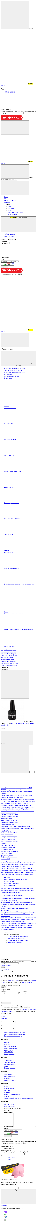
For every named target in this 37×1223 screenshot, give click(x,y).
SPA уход (23, 809)
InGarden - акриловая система (10, 791)
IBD (8, 657)
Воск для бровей (25, 920)
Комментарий (23, 993)
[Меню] (15, 8)
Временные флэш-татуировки (13, 895)
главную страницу (26, 982)
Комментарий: (5, 257)
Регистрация (5, 969)
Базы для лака (5, 815)
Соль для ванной (20, 890)
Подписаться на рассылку (9, 1179)
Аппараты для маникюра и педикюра (12, 904)
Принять (3, 1017)
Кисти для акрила (22, 912)
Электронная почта (7, 961)
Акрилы (6, 1042)
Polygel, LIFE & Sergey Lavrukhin (10, 795)
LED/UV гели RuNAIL (15, 803)
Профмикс (4, 1019)
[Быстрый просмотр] (14, 786)
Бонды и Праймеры (6, 650)
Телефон (24, 991)
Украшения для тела (14, 892)
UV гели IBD (15, 799)
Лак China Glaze (5, 820)
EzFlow (11, 657)
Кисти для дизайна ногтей (9, 912)
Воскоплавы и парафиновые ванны (21, 902)
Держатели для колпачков (23, 927)
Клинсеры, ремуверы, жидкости (18, 908)
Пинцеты (32, 898)
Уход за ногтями (30, 807)
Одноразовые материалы (13, 866)
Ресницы (7, 877)
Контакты (7, 202)
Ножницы (21, 898)
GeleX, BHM (19, 797)
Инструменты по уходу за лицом (22, 868)
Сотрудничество (13, 214)
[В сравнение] (15, 677)
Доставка (11, 208)
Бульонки (3, 836)
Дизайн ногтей (8, 1050)
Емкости (16, 863)
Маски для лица (25, 863)
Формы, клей (4, 830)
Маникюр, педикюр (10, 1046)
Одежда (23, 866)
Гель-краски (8, 839)
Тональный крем (6, 874)
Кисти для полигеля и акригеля (13, 914)
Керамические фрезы (18, 923)
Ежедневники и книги (7, 863)
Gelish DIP (29, 788)
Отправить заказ (5, 1002)
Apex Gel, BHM (5, 663)
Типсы (32, 828)
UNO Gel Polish (14, 663)
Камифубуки (8, 841)
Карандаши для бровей (11, 883)
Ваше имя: (4, 241)
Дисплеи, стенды (23, 861)
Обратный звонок (9, 236)
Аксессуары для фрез (7, 929)
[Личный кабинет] (14, 147)
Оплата (10, 210)
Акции (8, 933)
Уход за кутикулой (19, 805)
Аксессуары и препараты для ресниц (15, 879)
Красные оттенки (9, 646)
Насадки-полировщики (19, 925)
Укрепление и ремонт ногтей (15, 807)
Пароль (33, 961)
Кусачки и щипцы (6, 898)
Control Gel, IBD (11, 797)
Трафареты (4, 857)
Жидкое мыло (23, 888)
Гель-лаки (7, 1044)
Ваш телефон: (5, 243)
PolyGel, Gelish (24, 795)
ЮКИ (8, 859)
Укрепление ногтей (12, 816)
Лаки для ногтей (9, 1054)
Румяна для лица (12, 872)
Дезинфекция (5, 910)
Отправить (4, 267)
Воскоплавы (21, 921)
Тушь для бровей (16, 874)
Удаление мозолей (10, 813)
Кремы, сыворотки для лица (9, 870)
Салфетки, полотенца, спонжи (24, 864)
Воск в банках (15, 920)
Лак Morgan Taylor (6, 818)
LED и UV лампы (5, 902)
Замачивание (5, 809)
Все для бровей (9, 881)
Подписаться (18, 1190)
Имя (2, 991)
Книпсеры (15, 898)
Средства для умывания (25, 872)
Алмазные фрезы (6, 923)
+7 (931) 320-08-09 (18, 217)
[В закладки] (15, 691)
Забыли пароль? (6, 965)
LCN (2, 659)
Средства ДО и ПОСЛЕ (8, 918)
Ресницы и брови (27, 874)
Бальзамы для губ (6, 868)
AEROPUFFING (5, 832)
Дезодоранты (14, 888)
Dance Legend (12, 665)
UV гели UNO (25, 803)
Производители (9, 1088)
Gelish (6, 655)
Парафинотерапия (12, 811)
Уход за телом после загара (13, 1036)
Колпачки (30, 925)
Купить (3, 743)
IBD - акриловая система (27, 790)
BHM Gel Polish (11, 661)
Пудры (5, 872)
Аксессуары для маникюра (9, 861)
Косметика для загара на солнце (14, 1034)
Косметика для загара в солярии (14, 1032)
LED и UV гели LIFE (6, 799)
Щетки (3, 866)
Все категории (24, 364)
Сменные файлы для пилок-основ (19, 828)
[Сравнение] (14, 302)
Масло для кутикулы (7, 805)
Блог (5, 199)
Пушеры (26, 898)
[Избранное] (14, 316)
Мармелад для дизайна (8, 847)
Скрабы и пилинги (14, 809)
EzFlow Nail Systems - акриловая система (13, 788)
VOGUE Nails (4, 665)
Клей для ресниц (9, 885)
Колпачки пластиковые (8, 927)
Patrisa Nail (6, 659)
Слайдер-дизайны (12, 851)
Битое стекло (9, 834)
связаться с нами (13, 980)
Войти (3, 967)
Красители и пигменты (8, 845)
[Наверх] (14, 957)
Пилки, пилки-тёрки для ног (9, 826)
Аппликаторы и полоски (22, 918)
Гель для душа (5, 888)
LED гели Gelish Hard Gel (12, 801)
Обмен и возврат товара (15, 212)
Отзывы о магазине (10, 201)
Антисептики (5, 908)
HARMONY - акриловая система (10, 790)
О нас (6, 197)
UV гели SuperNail (25, 801)
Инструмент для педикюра (9, 900)
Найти (20, 274)
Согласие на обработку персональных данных (18, 1098)
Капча (2, 259)
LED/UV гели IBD (24, 799)
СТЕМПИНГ (4, 853)
